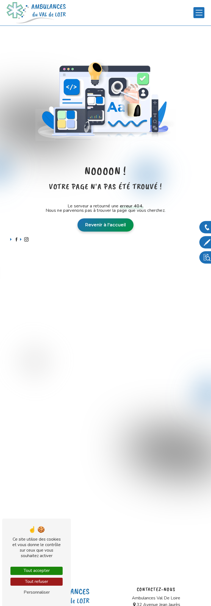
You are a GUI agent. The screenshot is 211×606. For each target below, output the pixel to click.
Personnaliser (37, 592)
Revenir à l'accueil (105, 224)
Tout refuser (36, 582)
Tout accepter (37, 571)
